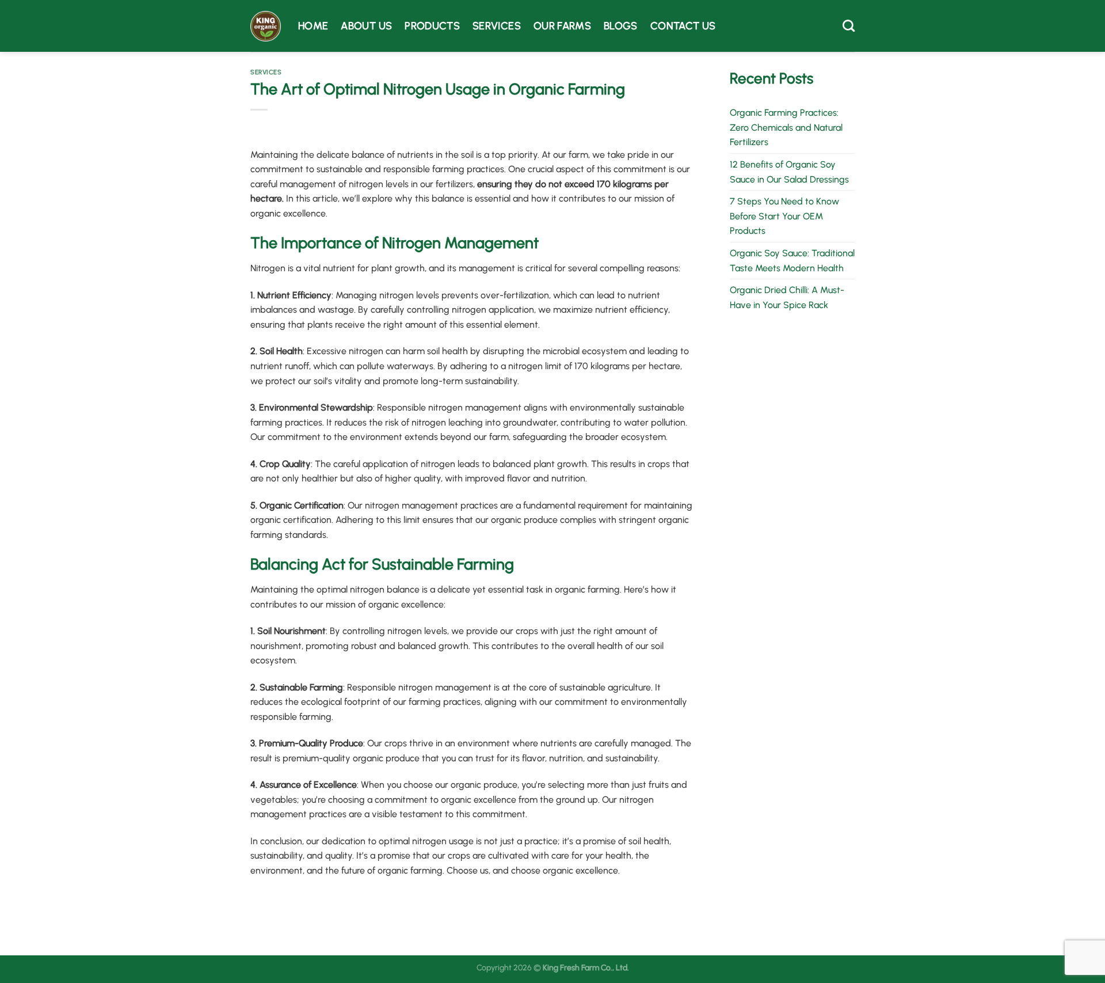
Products (432, 26)
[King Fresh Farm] (265, 26)
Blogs (621, 26)
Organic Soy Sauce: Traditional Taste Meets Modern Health (792, 261)
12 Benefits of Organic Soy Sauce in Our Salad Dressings (789, 172)
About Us (366, 26)
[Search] (849, 26)
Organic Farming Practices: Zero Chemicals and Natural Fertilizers (786, 127)
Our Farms (562, 26)
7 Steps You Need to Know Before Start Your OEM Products (784, 216)
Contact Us (683, 26)
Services (497, 26)
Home (313, 26)
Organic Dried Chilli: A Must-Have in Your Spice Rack (787, 297)
